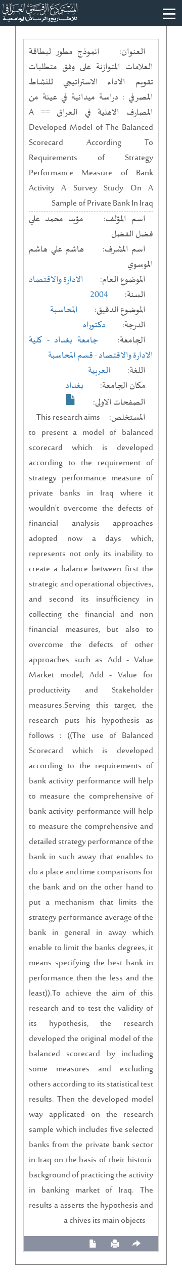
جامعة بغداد (76, 340)
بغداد (74, 385)
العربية (99, 370)
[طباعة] (115, 1244)
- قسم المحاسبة (73, 355)
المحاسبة (64, 310)
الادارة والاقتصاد (56, 279)
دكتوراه (94, 325)
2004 (99, 295)
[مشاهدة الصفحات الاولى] (70, 399)
